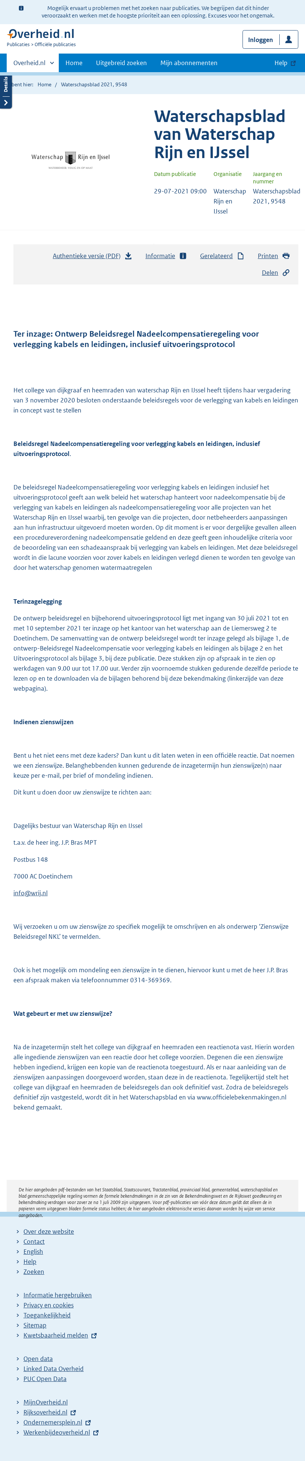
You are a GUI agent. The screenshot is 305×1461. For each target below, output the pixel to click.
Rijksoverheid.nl (45, 1412)
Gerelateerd (216, 256)
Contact (34, 1241)
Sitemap (34, 1325)
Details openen (6, 90)
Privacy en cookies (48, 1305)
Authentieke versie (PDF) (89, 258)
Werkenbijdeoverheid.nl (56, 1432)
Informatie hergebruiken (57, 1295)
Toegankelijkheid (47, 1315)
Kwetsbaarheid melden (55, 1335)
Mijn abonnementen (189, 63)
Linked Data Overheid (53, 1369)
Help (29, 1262)
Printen (268, 256)
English (33, 1252)
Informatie (160, 256)
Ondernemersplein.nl (52, 1422)
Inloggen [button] (260, 40)
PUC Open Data (45, 1379)
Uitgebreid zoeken (121, 63)
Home (74, 63)
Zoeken (33, 1272)
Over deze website (48, 1231)
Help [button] (281, 63)
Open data (38, 1359)
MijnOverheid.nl (45, 1402)
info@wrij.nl (30, 893)
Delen (270, 273)
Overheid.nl (29, 65)
